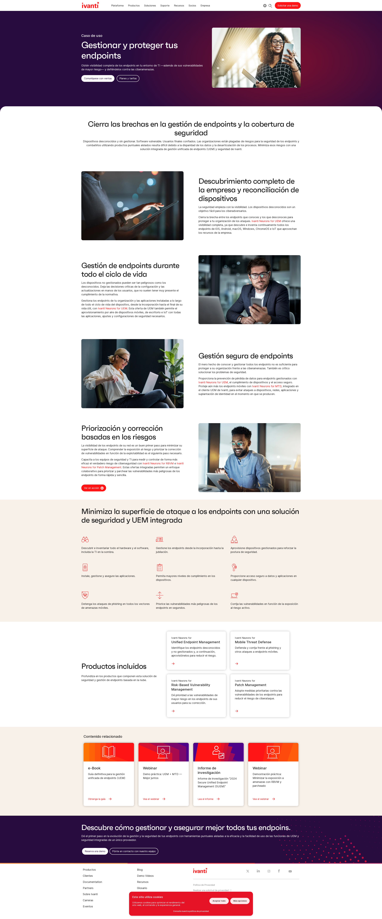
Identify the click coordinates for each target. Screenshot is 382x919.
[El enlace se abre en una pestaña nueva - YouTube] (290, 871)
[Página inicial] (90, 5)
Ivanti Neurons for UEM (266, 221)
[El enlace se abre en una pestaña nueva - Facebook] (279, 871)
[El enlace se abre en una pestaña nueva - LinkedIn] (258, 871)
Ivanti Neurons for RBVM (158, 463)
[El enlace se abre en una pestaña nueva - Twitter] (247, 871)
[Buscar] (270, 5)
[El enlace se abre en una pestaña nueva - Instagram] (268, 871)
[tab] (117, 6)
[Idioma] (264, 5)
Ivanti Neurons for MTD (266, 386)
